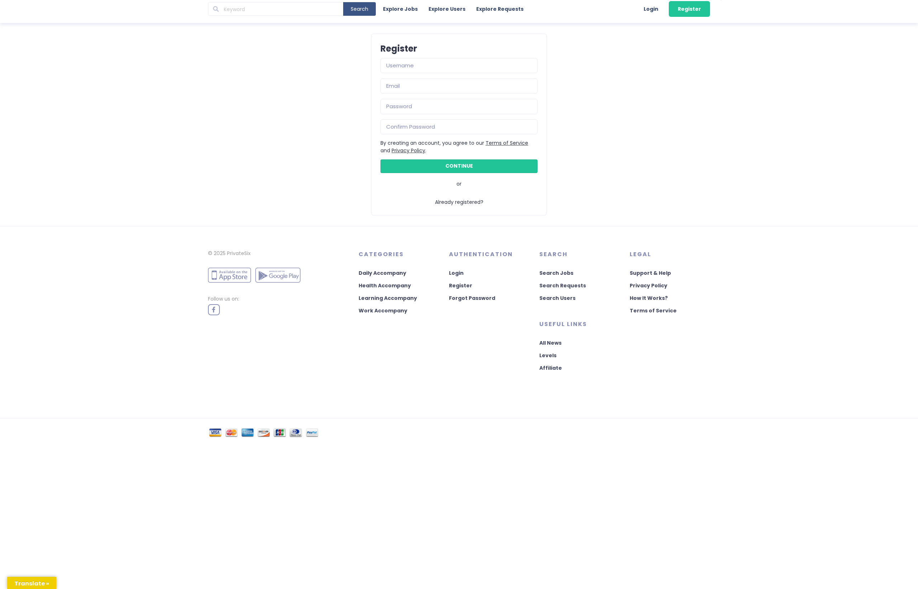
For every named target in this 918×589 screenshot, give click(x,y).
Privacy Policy (408, 150)
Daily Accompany (382, 273)
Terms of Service (507, 143)
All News (550, 342)
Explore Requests (500, 9)
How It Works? (649, 298)
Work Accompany (383, 310)
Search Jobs (556, 273)
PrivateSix (239, 253)
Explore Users (447, 9)
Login (651, 9)
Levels (548, 355)
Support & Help (650, 273)
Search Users (557, 298)
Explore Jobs (400, 9)
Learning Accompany (388, 298)
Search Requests (562, 285)
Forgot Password (472, 298)
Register (689, 9)
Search (359, 9)
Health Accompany (385, 285)
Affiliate (550, 368)
